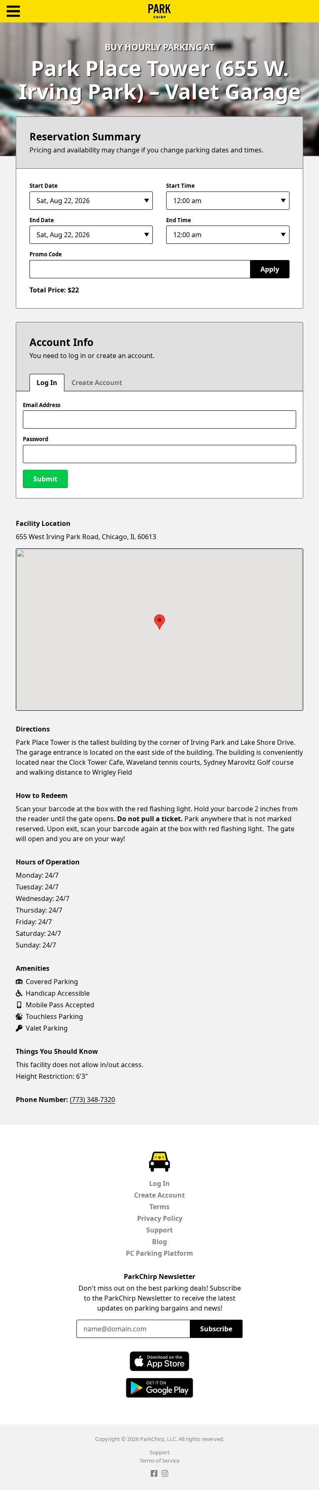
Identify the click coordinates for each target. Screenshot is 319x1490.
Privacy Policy (159, 1218)
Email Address (41, 405)
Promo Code (45, 254)
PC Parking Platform (159, 1253)
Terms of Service (159, 1460)
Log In (47, 382)
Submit (45, 479)
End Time (178, 220)
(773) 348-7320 (92, 1099)
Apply (269, 269)
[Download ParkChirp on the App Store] (159, 1361)
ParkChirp (159, 11)
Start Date (43, 185)
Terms (159, 1206)
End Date (41, 220)
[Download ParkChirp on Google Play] (159, 1388)
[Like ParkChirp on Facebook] (154, 1474)
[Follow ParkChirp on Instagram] (165, 1474)
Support (159, 1230)
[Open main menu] (13, 11)
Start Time (180, 185)
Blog (159, 1241)
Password (35, 439)
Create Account (96, 382)
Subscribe (216, 1328)
